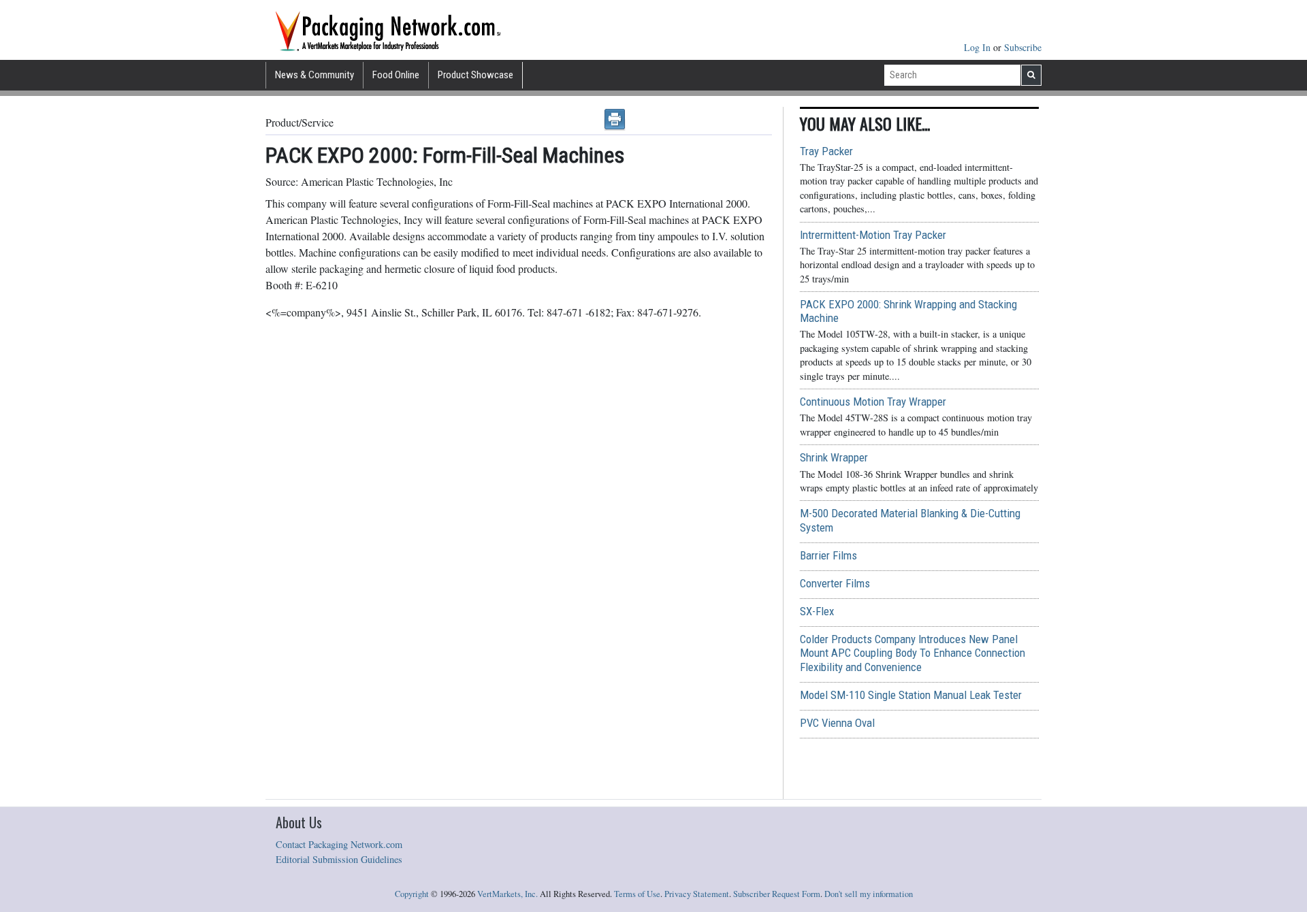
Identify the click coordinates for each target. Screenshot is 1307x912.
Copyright (412, 894)
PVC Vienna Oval (837, 723)
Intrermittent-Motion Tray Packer (873, 235)
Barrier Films (828, 555)
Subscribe (1023, 47)
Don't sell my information (868, 894)
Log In (978, 47)
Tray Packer (826, 151)
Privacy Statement (696, 894)
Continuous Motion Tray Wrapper (873, 401)
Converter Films (835, 583)
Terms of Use (637, 894)
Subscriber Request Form (776, 894)
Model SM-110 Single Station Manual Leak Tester (911, 695)
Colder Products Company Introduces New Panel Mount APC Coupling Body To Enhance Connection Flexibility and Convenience (912, 652)
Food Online (395, 75)
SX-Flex (817, 611)
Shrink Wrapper (834, 457)
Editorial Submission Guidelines (339, 859)
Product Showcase (475, 75)
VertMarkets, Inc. (507, 894)
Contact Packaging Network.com (339, 844)
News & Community (314, 75)
